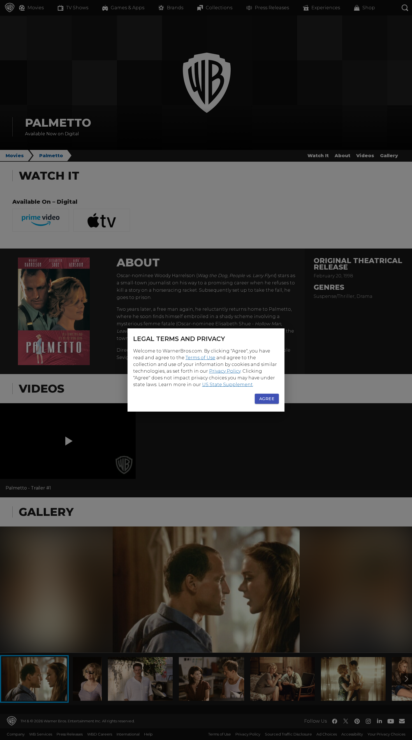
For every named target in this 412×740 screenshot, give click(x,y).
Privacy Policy (224, 371)
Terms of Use (200, 357)
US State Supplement (227, 384)
